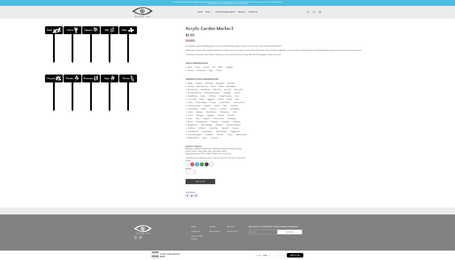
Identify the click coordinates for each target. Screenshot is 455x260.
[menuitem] (200, 12)
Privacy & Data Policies (197, 237)
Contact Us (252, 12)
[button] (200, 181)
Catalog (212, 226)
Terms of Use (232, 231)
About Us (242, 12)
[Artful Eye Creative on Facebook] (135, 238)
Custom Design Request (225, 12)
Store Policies (214, 231)
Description (190, 40)
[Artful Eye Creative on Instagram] (140, 238)
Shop (207, 12)
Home (200, 12)
